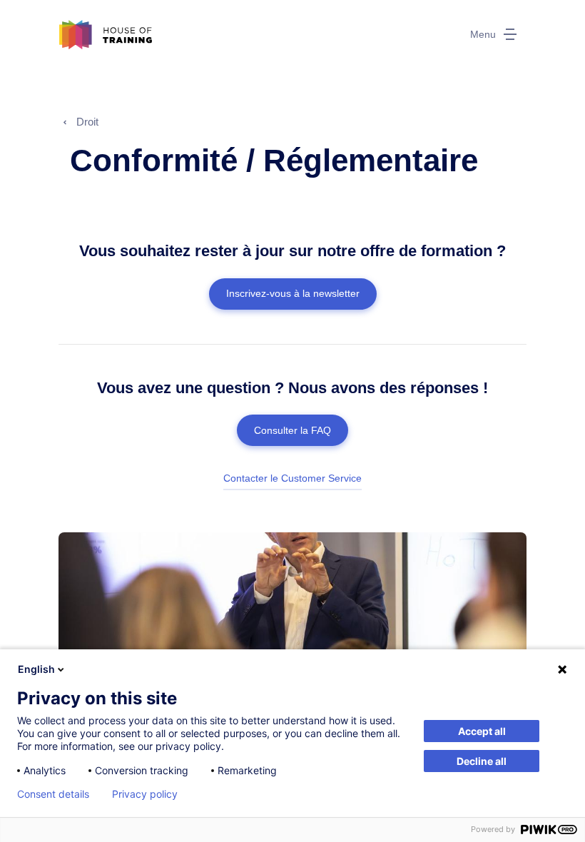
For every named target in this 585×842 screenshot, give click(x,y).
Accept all (482, 731)
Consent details (53, 794)
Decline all (482, 761)
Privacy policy (145, 794)
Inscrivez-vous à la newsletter (293, 293)
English (36, 669)
